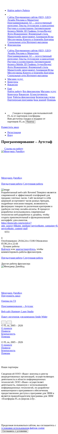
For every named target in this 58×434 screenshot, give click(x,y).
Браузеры (49, 39)
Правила (5, 331)
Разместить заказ (10, 127)
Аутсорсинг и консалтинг (40, 25)
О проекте (6, 328)
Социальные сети (17, 42)
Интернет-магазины (37, 42)
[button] (10, 14)
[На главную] (4, 5)
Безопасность (8, 334)
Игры (51, 36)
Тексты (23, 25)
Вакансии (12, 84)
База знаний (40, 100)
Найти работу (14, 91)
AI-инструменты (39, 94)
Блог (9, 97)
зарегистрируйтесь (25, 249)
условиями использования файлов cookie (23, 428)
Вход (10, 135)
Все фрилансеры (31, 91)
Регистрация (14, 132)
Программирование (18, 22)
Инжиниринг (21, 34)
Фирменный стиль (38, 34)
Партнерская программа (20, 100)
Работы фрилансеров (24, 97)
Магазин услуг (15, 79)
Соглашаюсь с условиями (14, 431)
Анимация (42, 36)
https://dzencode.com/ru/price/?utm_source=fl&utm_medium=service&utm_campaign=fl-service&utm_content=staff (29, 226)
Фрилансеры (14, 45)
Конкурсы (12, 82)
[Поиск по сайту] (9, 108)
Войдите (5, 249)
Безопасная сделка (45, 97)
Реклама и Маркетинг (27, 20)
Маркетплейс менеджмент (21, 36)
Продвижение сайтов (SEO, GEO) (33, 17)
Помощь (51, 100)
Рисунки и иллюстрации (20, 28)
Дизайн (11, 20)
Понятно (30, 122)
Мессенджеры (15, 39)
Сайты (11, 17)
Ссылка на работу (13, 148)
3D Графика (30, 31)
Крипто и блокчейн (33, 39)
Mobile (20, 31)
